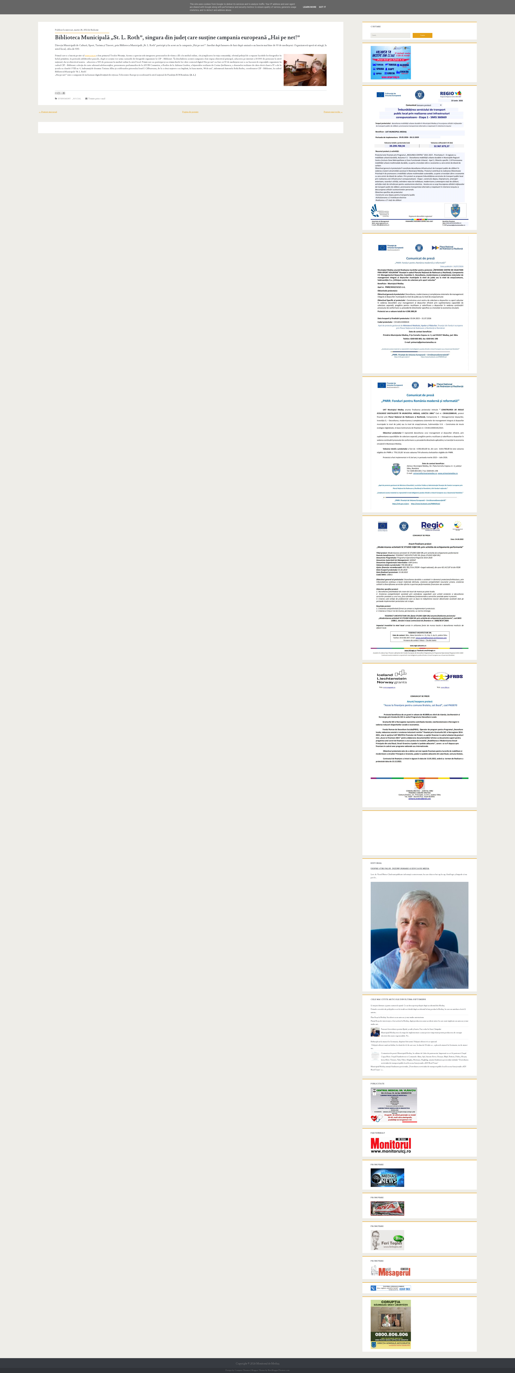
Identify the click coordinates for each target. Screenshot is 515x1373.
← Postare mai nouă (48, 112)
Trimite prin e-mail (96, 98)
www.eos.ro (90, 55)
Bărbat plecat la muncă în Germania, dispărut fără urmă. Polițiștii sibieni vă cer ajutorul (404, 1042)
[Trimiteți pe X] (61, 93)
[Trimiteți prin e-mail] (56, 93)
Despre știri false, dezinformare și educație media (400, 869)
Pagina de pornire (190, 112)
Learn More (309, 7)
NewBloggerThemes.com (279, 1370)
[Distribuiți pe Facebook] (63, 93)
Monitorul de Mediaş (267, 1363)
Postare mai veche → (333, 112)
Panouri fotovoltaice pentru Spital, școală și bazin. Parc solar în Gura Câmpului (411, 1029)
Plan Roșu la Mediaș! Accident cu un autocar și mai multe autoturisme (397, 1017)
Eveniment (64, 99)
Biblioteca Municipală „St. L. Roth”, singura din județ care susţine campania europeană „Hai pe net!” (177, 37)
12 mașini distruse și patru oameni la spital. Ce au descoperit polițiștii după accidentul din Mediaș (408, 1006)
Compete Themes (242, 1370)
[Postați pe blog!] (58, 93)
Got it (322, 7)
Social (77, 99)
